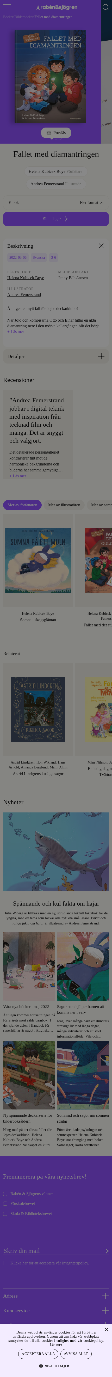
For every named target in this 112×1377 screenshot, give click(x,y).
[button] (56, 1365)
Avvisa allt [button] (76, 1353)
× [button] (106, 1329)
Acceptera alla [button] (38, 1353)
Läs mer (68, 1344)
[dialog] (56, 688)
